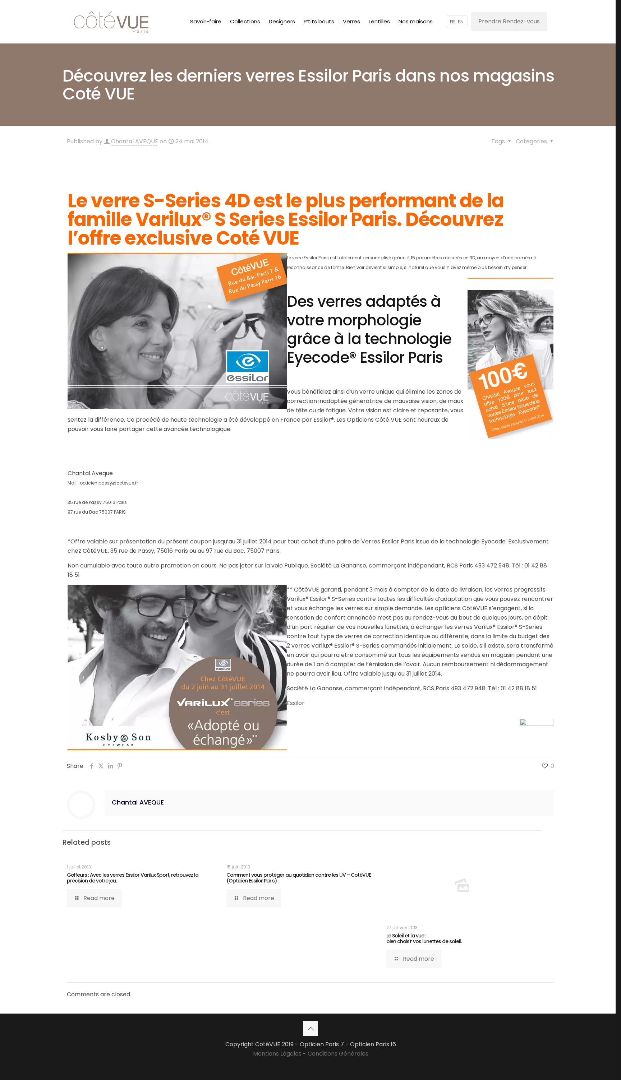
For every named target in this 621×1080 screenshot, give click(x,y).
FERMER (113, 9)
